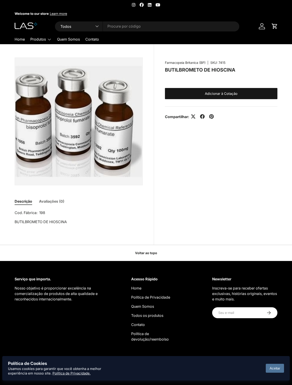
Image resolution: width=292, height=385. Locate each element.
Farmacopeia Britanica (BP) (185, 63)
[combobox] (147, 26)
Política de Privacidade (150, 297)
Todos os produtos (147, 315)
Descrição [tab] (23, 201)
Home (20, 39)
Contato (92, 39)
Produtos (38, 39)
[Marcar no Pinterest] (211, 116)
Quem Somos (68, 39)
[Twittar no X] (193, 116)
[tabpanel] (79, 217)
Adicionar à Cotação (221, 93)
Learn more (58, 14)
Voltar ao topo (146, 253)
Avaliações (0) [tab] (51, 201)
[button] (275, 26)
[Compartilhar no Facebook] (202, 116)
